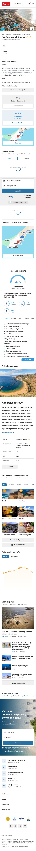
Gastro (26, 484)
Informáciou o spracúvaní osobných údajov (14, 751)
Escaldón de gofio (24, 535)
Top (4, 484)
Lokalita (26, 318)
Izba (20, 318)
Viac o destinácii (7, 432)
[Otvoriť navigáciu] (33, 4)
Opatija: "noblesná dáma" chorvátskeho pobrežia (20, 666)
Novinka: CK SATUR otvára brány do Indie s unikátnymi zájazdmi (22, 657)
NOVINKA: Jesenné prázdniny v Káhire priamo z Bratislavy (17, 633)
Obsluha (13, 318)
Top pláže (11, 484)
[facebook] (11, 826)
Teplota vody (14, 556)
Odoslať (18, 743)
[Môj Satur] (29, 4)
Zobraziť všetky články (18, 683)
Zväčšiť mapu (19, 255)
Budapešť (16, 696)
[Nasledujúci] (32, 22)
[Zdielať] (32, 28)
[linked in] (15, 826)
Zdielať (11, 467)
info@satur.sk (13, 785)
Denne (9, 158)
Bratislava (27, 696)
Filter (10, 196)
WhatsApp (12, 779)
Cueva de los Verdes (9, 519)
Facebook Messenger (15, 773)
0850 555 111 (12, 766)
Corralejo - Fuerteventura (23, 502)
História (19, 484)
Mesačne (26, 158)
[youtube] (25, 826)
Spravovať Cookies (7, 835)
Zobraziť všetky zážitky (17, 540)
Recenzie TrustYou (18, 123)
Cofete (4, 501)
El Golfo (21, 519)
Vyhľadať (18, 191)
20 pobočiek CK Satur (15, 760)
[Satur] (6, 4)
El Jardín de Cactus (8, 535)
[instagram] (20, 826)
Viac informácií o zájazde (18, 90)
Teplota (5, 556)
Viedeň (6, 696)
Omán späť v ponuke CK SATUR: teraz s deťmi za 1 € (22, 675)
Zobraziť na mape (19, 545)
